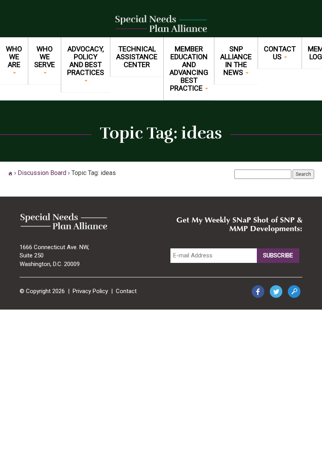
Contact (126, 291)
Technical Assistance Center (136, 57)
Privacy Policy (90, 291)
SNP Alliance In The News (236, 61)
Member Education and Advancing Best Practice (189, 68)
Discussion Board (42, 173)
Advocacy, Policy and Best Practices (85, 61)
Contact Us (280, 53)
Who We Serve (44, 57)
